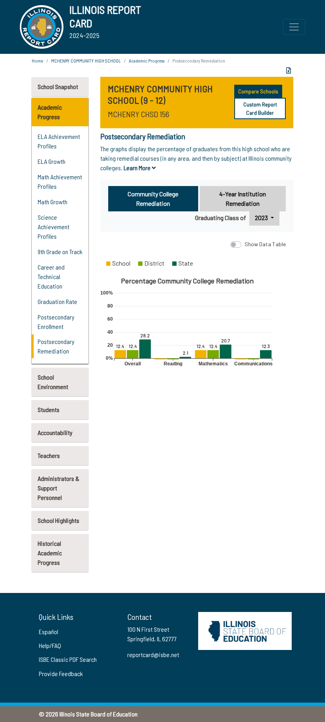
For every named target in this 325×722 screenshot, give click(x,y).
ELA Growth (51, 161)
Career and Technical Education (51, 276)
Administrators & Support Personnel (58, 488)
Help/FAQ (50, 645)
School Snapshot (58, 86)
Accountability (55, 432)
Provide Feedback (61, 673)
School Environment (53, 381)
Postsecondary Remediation (56, 346)
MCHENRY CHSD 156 (138, 114)
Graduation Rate (57, 301)
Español (48, 631)
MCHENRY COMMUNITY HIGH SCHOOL (86, 60)
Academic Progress (50, 111)
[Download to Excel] (288, 70)
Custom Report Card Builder (260, 108)
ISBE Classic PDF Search (68, 659)
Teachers (49, 455)
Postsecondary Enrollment (56, 321)
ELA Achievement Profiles (59, 141)
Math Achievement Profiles (60, 181)
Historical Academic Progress (50, 553)
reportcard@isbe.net (153, 654)
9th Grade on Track (60, 251)
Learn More (138, 167)
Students (48, 409)
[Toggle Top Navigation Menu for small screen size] (294, 27)
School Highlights (58, 520)
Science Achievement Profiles (53, 226)
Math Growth (52, 201)
